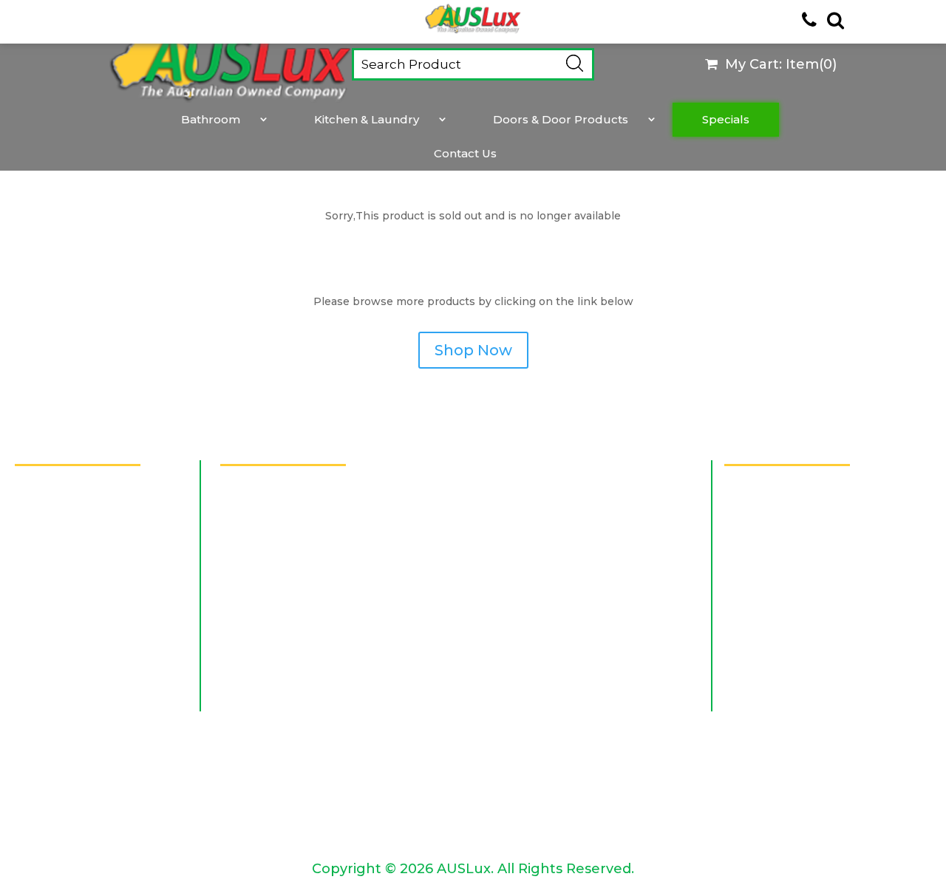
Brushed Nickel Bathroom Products (319, 564)
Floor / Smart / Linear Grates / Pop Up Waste (321, 625)
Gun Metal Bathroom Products (305, 591)
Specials (725, 119)
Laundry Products (515, 618)
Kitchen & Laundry (366, 119)
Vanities (234, 769)
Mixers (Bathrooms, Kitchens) (297, 661)
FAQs (30, 555)
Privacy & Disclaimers (76, 590)
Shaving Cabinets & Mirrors (290, 688)
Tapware (238, 742)
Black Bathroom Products (538, 537)
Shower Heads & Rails (524, 688)
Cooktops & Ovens (515, 824)
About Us (42, 486)
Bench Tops (247, 537)
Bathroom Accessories (526, 482)
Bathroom (210, 119)
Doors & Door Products (560, 119)
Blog (29, 659)
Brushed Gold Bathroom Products (564, 564)
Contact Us (465, 153)
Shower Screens (260, 715)
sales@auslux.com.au (787, 600)
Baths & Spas (499, 509)
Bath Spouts (249, 482)
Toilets (480, 742)
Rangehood (247, 824)
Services (39, 520)
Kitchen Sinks (500, 797)
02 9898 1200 (764, 551)
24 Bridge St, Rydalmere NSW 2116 (826, 501)
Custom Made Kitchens (280, 797)
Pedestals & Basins (515, 661)
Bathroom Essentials (272, 509)
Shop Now (473, 350)
